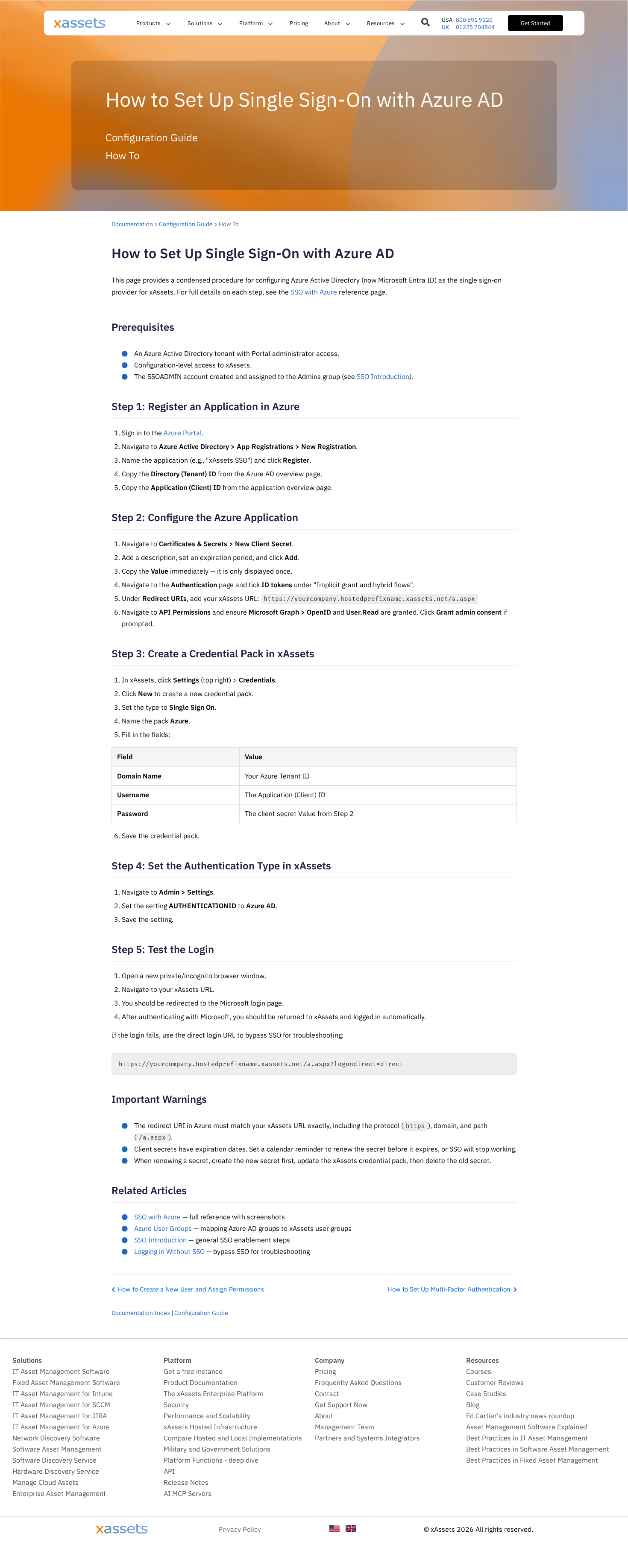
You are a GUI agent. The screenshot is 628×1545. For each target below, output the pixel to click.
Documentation (132, 224)
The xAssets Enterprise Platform (214, 1393)
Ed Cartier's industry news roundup (520, 1415)
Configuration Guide (186, 224)
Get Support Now (341, 1404)
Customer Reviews (495, 1382)
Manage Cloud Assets (45, 1482)
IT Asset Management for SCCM (61, 1404)
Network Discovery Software (56, 1438)
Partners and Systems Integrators (367, 1438)
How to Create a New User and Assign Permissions (190, 1289)
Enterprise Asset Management (59, 1493)
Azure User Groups (163, 1228)
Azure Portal (183, 433)
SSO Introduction (383, 376)
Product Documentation (201, 1382)
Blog (472, 1404)
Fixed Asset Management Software (66, 1382)
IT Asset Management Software (61, 1371)
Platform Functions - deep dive (211, 1460)
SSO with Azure (314, 292)
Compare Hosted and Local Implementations (233, 1438)
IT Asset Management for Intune (62, 1393)
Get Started (535, 23)
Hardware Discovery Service (55, 1471)
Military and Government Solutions (217, 1449)
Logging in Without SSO (169, 1251)
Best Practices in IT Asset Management (527, 1438)
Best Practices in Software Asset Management (537, 1449)
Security (176, 1404)
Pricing (299, 23)
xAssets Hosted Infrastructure (210, 1427)
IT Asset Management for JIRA (59, 1415)
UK (445, 27)
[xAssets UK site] (350, 1529)
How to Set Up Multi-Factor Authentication (449, 1289)
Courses (478, 1371)
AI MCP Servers (187, 1493)
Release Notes (186, 1482)
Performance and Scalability (207, 1415)
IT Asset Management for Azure (61, 1427)
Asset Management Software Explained (526, 1427)
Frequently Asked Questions (358, 1382)
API (169, 1471)
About (324, 1415)
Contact (327, 1393)
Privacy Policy (239, 1529)
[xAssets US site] (334, 1529)
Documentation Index (141, 1313)
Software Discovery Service (54, 1460)
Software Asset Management (57, 1449)
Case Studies (486, 1393)
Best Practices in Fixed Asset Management (532, 1460)
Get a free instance (193, 1371)
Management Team (344, 1427)
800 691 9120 (474, 19)
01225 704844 (475, 27)
